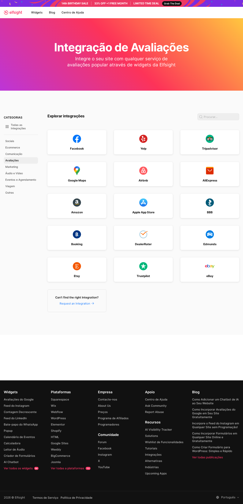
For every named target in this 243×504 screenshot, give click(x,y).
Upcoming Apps (156, 473)
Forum (102, 442)
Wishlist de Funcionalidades (164, 442)
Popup (8, 431)
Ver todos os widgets (21, 468)
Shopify (56, 431)
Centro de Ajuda (73, 12)
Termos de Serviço (45, 497)
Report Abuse (154, 412)
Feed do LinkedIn (15, 418)
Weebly (56, 449)
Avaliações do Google (19, 399)
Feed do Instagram (16, 405)
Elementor (58, 424)
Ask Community (156, 405)
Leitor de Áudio (14, 449)
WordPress (58, 418)
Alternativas (153, 461)
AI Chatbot (11, 462)
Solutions (151, 436)
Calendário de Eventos (19, 437)
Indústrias (152, 467)
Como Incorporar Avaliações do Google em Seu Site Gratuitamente (213, 413)
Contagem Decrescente (20, 412)
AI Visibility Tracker (158, 429)
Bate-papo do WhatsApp (21, 424)
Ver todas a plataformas (70, 468)
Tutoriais (151, 448)
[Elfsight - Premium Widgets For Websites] (13, 12)
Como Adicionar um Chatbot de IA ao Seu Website (215, 401)
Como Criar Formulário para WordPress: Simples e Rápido (212, 449)
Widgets (37, 12)
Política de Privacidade (76, 497)
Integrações (153, 454)
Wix (53, 405)
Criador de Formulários (19, 456)
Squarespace (60, 399)
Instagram (105, 454)
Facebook (104, 448)
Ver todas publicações (207, 457)
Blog (52, 12)
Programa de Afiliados (113, 418)
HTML (55, 437)
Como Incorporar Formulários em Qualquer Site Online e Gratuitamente (214, 437)
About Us (104, 405)
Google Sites (59, 443)
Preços (103, 412)
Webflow (57, 412)
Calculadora (12, 443)
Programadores (108, 424)
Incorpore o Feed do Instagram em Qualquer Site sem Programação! (215, 425)
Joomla (56, 462)
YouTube (104, 467)
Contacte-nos (107, 399)
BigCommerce (60, 456)
